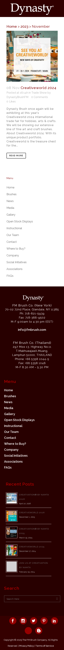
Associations (14, 269)
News (10, 201)
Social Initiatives (16, 262)
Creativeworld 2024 (38, 88)
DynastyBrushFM (17, 97)
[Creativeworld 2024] (32, 56)
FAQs (9, 275)
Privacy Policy (26, 646)
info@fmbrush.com (32, 329)
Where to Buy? (15, 248)
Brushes (11, 194)
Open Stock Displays (19, 221)
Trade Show (39, 92)
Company (12, 255)
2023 (24, 26)
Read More (16, 155)
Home (11, 26)
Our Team (12, 235)
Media (10, 207)
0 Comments (39, 97)
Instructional (14, 228)
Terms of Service (44, 646)
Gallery (10, 214)
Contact (11, 241)
